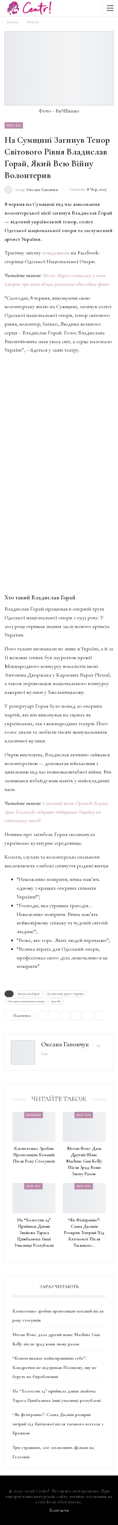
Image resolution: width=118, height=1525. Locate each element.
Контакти (59, 1510)
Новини (33, 1115)
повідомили (56, 252)
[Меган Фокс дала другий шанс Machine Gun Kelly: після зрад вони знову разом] (84, 1127)
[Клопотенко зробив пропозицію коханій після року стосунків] (33, 1127)
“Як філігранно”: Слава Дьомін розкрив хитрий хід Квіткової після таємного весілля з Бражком (57, 1424)
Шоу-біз (14, 125)
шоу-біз (56, 1001)
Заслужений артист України (65, 994)
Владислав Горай (29, 994)
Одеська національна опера (26, 1001)
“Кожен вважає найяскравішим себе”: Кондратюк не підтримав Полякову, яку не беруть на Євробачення (54, 1367)
